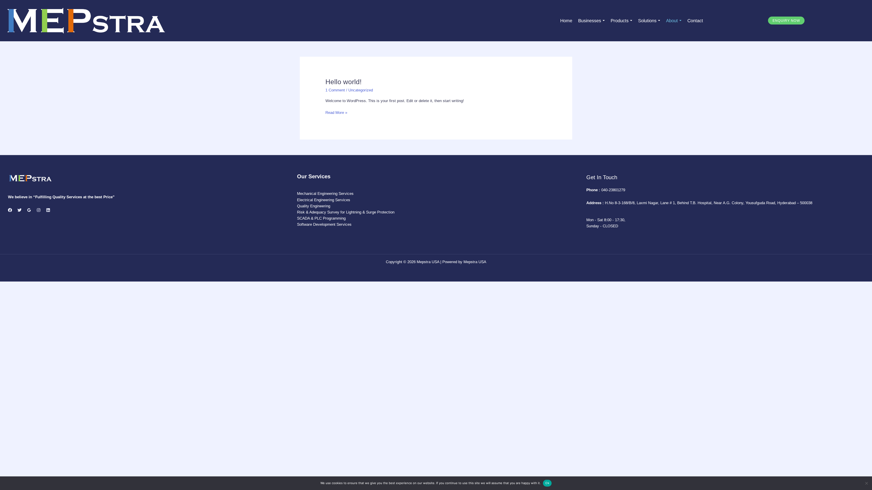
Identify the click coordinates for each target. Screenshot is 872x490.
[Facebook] (10, 210)
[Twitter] (19, 210)
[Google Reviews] (29, 210)
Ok (547, 483)
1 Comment (335, 90)
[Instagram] (39, 210)
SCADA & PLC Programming (321, 218)
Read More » (336, 112)
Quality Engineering (313, 206)
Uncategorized (360, 90)
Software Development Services (324, 224)
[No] (866, 483)
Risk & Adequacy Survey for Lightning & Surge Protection (345, 212)
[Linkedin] (48, 210)
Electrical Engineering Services (323, 200)
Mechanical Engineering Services (325, 193)
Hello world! (343, 82)
